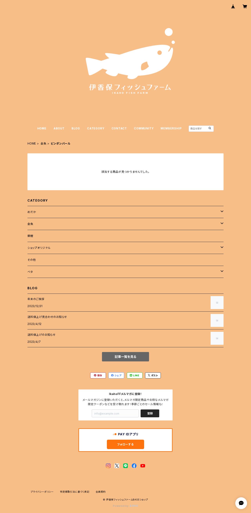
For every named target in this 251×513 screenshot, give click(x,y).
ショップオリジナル (39, 247)
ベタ (30, 271)
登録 (150, 413)
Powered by (121, 505)
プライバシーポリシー (42, 491)
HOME (41, 128)
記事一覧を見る (125, 357)
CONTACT (119, 128)
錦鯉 (30, 235)
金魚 (43, 143)
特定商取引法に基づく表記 (74, 491)
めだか (31, 212)
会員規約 (101, 491)
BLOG (76, 128)
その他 (31, 259)
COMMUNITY (144, 128)
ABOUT (59, 128)
